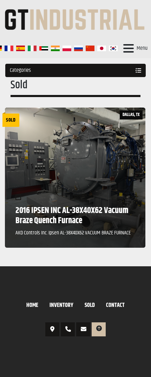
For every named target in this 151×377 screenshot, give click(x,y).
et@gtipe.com (83, 329)
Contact (115, 305)
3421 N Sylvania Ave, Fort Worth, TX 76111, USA (52, 329)
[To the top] (99, 329)
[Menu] (128, 48)
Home (32, 305)
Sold (90, 305)
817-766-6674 (68, 329)
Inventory (61, 305)
